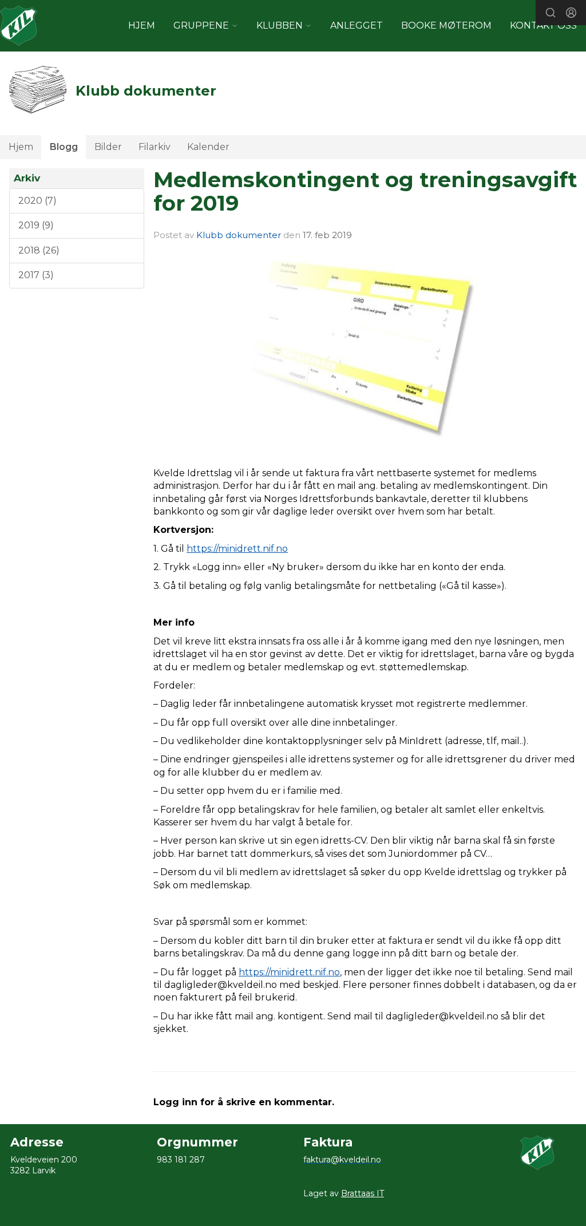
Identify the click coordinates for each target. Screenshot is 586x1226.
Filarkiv (154, 146)
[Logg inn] (571, 12)
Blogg (64, 146)
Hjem (21, 146)
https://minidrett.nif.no (237, 548)
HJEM (141, 25)
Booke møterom (446, 25)
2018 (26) (39, 250)
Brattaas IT (362, 1193)
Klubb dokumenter (238, 235)
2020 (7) (37, 200)
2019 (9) (36, 225)
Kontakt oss (543, 25)
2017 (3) (36, 275)
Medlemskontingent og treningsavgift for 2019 (365, 191)
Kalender (208, 146)
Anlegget (356, 25)
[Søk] (550, 12)
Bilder (108, 146)
